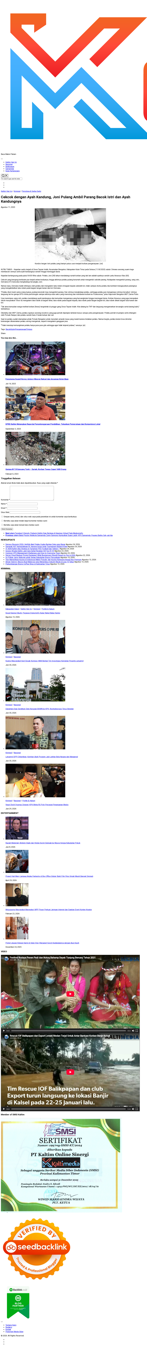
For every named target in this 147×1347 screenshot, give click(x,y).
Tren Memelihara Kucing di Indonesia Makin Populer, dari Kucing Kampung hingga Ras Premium (44, 560)
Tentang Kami (11, 1325)
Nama (4, 504)
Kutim (13, 329)
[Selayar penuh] (137, 1031)
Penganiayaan (20, 329)
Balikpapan (10, 167)
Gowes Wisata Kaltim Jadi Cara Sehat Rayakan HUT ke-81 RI (30, 551)
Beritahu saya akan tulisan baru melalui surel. (21, 525)
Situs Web (5, 512)
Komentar (5, 500)
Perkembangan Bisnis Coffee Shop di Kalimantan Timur (28, 564)
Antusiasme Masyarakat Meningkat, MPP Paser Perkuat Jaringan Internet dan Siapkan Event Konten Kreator (49, 910)
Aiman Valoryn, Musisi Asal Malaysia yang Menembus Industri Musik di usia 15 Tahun (40, 562)
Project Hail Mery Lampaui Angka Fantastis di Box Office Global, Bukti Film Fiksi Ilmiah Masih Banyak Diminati (49, 876)
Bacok (8, 329)
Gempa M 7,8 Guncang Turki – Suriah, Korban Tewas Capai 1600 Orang (36, 469)
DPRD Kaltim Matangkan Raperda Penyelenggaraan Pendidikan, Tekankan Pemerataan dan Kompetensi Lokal (53, 424)
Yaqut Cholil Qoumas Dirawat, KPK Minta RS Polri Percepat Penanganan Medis (37, 805)
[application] (70, 994)
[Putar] (4, 1031)
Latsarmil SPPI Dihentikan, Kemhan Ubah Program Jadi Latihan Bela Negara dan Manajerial (42, 757)
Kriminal (17, 191)
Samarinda (10, 169)
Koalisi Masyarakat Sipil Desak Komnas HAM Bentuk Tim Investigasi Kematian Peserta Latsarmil (44, 661)
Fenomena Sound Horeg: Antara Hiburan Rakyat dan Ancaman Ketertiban (37, 379)
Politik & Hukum (48, 609)
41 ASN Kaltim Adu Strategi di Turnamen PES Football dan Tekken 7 (32, 549)
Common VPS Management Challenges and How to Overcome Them (33, 553)
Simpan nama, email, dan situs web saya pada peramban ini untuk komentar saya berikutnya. (40, 517)
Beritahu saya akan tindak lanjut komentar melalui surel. (25, 521)
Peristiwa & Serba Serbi (31, 191)
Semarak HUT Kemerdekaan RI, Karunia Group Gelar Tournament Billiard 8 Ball (36, 546)
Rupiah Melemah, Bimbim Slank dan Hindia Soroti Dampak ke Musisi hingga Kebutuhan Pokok (43, 843)
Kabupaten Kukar (12, 609)
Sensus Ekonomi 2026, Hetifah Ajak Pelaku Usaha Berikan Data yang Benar (35, 544)
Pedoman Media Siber (14, 1332)
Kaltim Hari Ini (11, 162)
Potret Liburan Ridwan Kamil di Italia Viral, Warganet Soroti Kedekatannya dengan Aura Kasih (42, 943)
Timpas (29, 329)
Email (4, 508)
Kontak (8, 1329)
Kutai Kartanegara (13, 171)
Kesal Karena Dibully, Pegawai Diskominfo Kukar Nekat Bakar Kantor (33, 613)
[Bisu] (133, 1031)
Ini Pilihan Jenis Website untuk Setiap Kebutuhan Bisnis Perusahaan (33, 557)
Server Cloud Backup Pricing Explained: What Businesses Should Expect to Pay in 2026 (40, 555)
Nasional (9, 164)
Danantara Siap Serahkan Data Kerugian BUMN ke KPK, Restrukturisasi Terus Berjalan (40, 709)
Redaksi (9, 1327)
